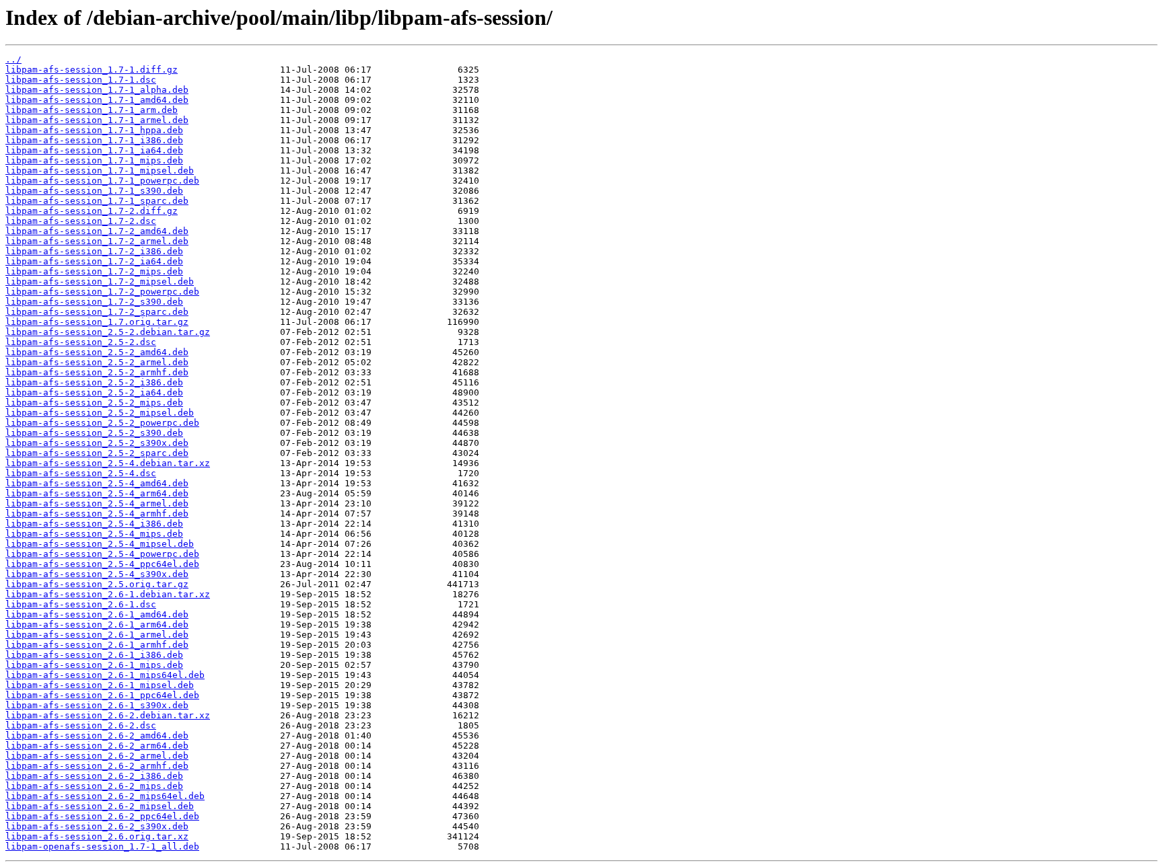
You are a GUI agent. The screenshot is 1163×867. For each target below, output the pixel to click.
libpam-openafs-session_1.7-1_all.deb (102, 846)
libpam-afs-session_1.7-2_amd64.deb (96, 231)
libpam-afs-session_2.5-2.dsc (80, 342)
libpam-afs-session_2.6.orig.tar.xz (96, 836)
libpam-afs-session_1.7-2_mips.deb (94, 271)
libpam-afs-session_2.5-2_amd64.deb (96, 352)
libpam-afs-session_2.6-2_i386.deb (94, 776)
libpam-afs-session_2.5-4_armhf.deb (96, 513)
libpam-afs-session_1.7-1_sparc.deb (96, 201)
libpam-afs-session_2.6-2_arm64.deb (96, 746)
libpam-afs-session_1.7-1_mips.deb (94, 160)
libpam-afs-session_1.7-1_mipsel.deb (99, 170)
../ (13, 59)
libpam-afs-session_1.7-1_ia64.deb (94, 150)
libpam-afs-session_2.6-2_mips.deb (94, 786)
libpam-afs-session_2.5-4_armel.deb (96, 503)
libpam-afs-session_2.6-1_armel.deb (96, 635)
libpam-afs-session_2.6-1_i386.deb (94, 655)
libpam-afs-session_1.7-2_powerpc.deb (102, 292)
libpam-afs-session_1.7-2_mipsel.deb (99, 281)
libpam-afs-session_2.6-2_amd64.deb (96, 735)
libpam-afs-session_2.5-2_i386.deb (94, 382)
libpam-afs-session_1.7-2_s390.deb (94, 302)
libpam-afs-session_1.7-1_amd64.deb (96, 100)
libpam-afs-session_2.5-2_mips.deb (94, 403)
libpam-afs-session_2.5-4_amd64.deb (96, 483)
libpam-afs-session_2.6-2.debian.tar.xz (107, 715)
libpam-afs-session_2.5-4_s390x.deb (96, 574)
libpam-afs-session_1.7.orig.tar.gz (96, 322)
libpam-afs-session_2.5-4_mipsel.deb (99, 544)
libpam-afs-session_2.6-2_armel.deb (96, 756)
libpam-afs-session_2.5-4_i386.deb (94, 524)
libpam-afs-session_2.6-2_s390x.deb (96, 826)
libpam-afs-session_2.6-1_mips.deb (94, 665)
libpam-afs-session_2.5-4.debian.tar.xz (107, 463)
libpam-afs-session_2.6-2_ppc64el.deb (102, 816)
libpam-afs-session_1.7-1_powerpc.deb (102, 181)
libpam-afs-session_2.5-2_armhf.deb (96, 372)
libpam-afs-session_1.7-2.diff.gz (91, 211)
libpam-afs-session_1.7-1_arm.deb (91, 110)
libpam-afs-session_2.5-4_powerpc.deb (102, 554)
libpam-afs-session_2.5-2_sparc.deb (96, 453)
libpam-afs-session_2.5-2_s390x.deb (96, 443)
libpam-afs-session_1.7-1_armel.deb (96, 120)
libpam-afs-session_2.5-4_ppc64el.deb (102, 564)
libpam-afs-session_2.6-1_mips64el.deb (105, 675)
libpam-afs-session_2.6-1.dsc (80, 604)
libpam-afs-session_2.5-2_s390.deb (94, 433)
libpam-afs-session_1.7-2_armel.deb (96, 241)
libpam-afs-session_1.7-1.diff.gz (91, 70)
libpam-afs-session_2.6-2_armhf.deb (96, 766)
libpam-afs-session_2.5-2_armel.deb (96, 362)
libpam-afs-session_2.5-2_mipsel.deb (99, 413)
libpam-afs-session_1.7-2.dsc (80, 221)
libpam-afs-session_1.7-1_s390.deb (94, 191)
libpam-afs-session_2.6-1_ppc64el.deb (102, 695)
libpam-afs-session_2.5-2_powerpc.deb (102, 423)
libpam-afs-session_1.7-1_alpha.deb (96, 90)
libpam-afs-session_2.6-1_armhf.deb (96, 645)
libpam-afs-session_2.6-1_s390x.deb (96, 705)
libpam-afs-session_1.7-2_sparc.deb (96, 312)
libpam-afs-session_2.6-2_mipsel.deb (99, 806)
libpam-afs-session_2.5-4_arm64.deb (96, 493)
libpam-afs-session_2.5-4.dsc (80, 473)
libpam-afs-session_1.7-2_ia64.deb (94, 261)
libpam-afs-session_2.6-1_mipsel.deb (99, 685)
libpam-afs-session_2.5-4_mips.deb (94, 534)
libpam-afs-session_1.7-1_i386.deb (94, 140)
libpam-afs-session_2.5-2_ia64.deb (94, 392)
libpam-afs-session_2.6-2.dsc (80, 725)
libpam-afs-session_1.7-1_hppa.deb (94, 130)
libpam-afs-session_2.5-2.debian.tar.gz (107, 332)
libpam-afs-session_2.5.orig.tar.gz (96, 584)
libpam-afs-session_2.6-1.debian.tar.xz (107, 594)
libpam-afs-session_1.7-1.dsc (80, 80)
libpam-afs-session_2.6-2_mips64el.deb (105, 796)
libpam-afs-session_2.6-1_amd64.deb (96, 614)
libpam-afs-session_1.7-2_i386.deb (94, 251)
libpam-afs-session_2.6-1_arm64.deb (96, 624)
